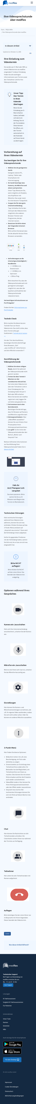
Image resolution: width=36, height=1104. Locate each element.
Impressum (8, 1082)
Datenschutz (9, 1091)
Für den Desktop (10, 1059)
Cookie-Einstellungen (11, 1087)
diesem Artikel (9, 449)
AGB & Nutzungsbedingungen (14, 1096)
